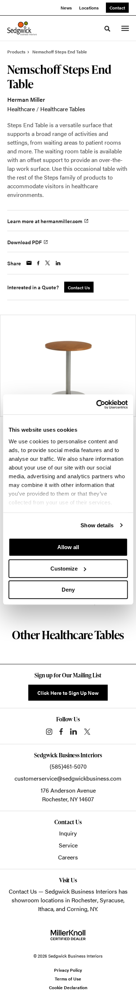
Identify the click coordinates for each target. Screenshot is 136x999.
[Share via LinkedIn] (58, 263)
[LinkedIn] (73, 731)
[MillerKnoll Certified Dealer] (68, 935)
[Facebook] (61, 731)
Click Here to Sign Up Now (68, 692)
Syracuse (111, 900)
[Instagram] (49, 732)
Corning (77, 909)
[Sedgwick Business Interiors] (22, 28)
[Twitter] (87, 732)
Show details (97, 525)
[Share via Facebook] (38, 263)
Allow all (68, 547)
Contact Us (23, 891)
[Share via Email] (29, 263)
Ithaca (45, 909)
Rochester (84, 900)
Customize (64, 568)
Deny (68, 590)
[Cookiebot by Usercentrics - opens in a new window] (97, 404)
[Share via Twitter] (47, 263)
